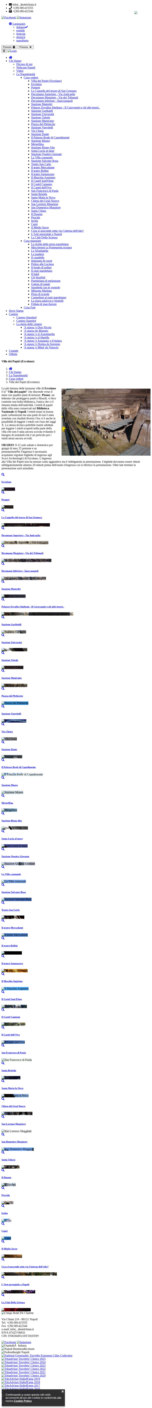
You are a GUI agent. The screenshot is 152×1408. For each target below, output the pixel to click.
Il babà (35, 274)
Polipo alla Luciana (42, 264)
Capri (34, 224)
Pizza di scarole (40, 294)
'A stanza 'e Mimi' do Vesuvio (41, 347)
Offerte (13, 354)
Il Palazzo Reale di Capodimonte (50, 137)
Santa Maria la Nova (43, 197)
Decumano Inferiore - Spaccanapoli (52, 100)
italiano (20, 27)
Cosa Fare (30, 307)
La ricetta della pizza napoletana (50, 244)
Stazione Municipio (42, 120)
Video (19, 70)
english (20, 30)
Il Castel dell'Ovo (41, 187)
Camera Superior (26, 320)
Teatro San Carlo (41, 164)
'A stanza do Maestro (36, 330)
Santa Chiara (38, 210)
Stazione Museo (40, 140)
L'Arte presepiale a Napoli (46, 234)
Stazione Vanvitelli (42, 127)
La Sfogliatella (39, 250)
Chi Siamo (15, 60)
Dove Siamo (16, 310)
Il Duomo (36, 214)
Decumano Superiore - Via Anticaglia (53, 94)
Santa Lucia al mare (42, 150)
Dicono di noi (24, 64)
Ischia (34, 220)
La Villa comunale (42, 157)
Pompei (35, 87)
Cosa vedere (31, 77)
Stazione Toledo (40, 117)
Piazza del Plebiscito (43, 124)
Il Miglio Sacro (40, 227)
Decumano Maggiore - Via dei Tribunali (54, 97)
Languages (18, 23)
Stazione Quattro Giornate (46, 154)
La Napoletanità (25, 74)
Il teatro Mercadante (42, 167)
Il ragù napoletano (41, 270)
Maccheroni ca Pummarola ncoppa (51, 247)
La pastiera (37, 254)
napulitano (22, 40)
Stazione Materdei (41, 104)
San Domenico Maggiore (46, 207)
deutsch (20, 37)
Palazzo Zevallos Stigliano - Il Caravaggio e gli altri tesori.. (65, 107)
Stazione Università (42, 114)
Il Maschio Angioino (43, 177)
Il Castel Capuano (41, 184)
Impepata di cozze (41, 260)
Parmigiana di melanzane (45, 280)
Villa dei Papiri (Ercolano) (46, 80)
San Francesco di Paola (44, 190)
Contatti (13, 350)
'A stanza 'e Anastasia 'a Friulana (43, 340)
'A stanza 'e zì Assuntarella (39, 334)
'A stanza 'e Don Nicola (37, 327)
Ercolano (36, 84)
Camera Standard (26, 317)
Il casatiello (37, 257)
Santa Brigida (39, 194)
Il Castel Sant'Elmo (42, 180)
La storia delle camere (29, 324)
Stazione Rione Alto (43, 147)
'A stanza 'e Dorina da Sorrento (42, 344)
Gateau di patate (40, 284)
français (20, 33)
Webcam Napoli (25, 67)
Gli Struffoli (38, 277)
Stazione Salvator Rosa (44, 160)
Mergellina (37, 144)
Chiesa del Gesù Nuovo (45, 200)
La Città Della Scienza (44, 237)
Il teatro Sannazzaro (42, 174)
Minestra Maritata (41, 290)
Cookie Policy (23, 1400)
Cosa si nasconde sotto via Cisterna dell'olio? (57, 230)
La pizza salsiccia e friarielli (47, 300)
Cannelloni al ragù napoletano (48, 297)
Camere (13, 314)
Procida (35, 217)
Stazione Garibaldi (42, 110)
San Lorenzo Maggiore (44, 204)
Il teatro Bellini (40, 170)
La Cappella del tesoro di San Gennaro (54, 90)
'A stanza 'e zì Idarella (36, 337)
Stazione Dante (40, 134)
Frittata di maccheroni (44, 304)
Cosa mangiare (32, 240)
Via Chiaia (37, 130)
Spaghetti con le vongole (45, 287)
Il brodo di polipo (41, 267)
